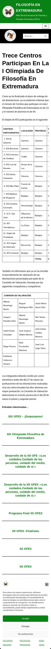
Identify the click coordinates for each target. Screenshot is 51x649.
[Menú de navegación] (45, 26)
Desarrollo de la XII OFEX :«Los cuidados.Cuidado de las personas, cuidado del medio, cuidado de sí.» (25, 490)
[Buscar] (45, 36)
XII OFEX (26, 548)
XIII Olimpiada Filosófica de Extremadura (25, 436)
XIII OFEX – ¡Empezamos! (25, 416)
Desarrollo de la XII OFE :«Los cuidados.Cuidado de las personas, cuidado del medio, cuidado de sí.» (25, 461)
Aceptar (25, 618)
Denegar (25, 626)
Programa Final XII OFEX (25, 513)
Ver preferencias (25, 634)
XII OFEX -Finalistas (25, 531)
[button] (46, 584)
